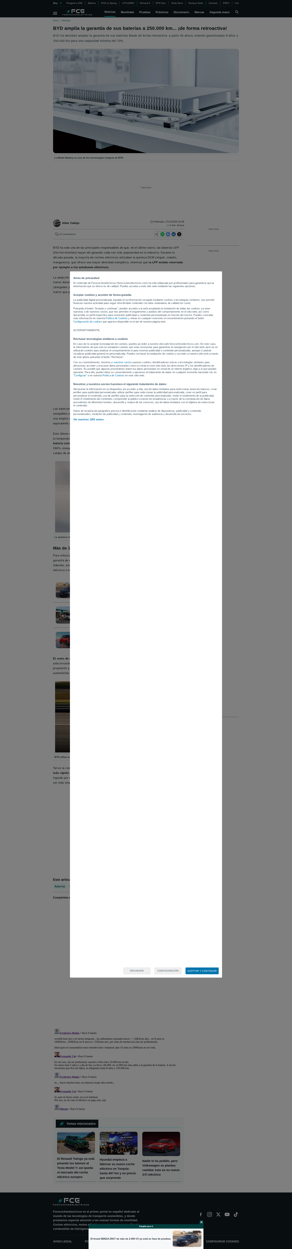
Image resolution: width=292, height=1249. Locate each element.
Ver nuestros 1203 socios (88, 419)
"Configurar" (80, 375)
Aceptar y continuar (202, 971)
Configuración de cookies (87, 321)
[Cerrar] (201, 1222)
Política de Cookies (117, 318)
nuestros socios (123, 362)
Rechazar (137, 970)
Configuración (168, 970)
